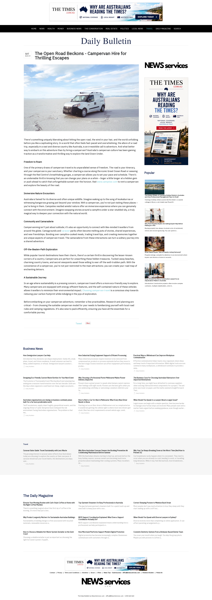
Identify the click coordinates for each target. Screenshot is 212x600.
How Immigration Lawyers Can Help (37, 355)
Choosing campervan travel (96, 290)
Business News (74, 28)
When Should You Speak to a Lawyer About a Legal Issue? (155, 400)
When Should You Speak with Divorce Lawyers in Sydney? (154, 517)
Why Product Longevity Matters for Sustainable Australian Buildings (49, 517)
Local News (137, 28)
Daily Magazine (163, 28)
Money (61, 28)
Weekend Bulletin (148, 573)
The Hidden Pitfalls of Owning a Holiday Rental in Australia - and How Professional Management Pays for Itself (165, 196)
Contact (52, 573)
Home (33, 28)
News (42, 28)
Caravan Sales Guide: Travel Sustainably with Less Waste (45, 450)
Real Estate (111, 28)
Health (51, 28)
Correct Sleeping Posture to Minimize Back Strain (152, 503)
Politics (124, 28)
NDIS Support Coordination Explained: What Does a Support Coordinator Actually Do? (101, 518)
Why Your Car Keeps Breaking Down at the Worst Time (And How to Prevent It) (159, 451)
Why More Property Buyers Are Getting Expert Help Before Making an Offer (164, 224)
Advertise (85, 573)
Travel (149, 28)
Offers (99, 573)
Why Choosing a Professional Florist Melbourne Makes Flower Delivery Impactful (101, 379)
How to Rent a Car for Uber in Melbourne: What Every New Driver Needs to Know (102, 401)
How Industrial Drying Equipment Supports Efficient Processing (102, 355)
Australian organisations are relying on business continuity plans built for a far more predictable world (47, 401)
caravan (66, 230)
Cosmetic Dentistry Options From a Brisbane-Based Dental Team (158, 532)
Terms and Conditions (72, 573)
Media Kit (159, 573)
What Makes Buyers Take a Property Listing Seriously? (163, 252)
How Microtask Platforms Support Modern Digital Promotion (101, 532)
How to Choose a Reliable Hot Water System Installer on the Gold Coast (48, 533)
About (93, 573)
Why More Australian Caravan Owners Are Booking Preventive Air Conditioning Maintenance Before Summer (103, 451)
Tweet (79, 323)
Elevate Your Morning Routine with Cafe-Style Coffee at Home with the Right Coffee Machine (49, 504)
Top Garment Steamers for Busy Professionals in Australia (100, 503)
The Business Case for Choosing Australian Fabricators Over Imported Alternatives (156, 379)
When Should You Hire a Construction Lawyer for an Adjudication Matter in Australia (162, 279)
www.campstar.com (107, 181)
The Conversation (93, 28)
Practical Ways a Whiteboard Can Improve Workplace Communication (153, 356)
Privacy (59, 573)
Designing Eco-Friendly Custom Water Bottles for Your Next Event (48, 378)
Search (177, 28)
